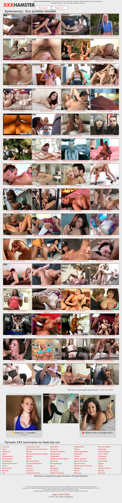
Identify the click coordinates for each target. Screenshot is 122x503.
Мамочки (54, 461)
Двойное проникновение (36, 449)
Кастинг (29, 468)
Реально (77, 473)
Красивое (54, 447)
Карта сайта (58, 494)
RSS (67, 494)
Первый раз (79, 447)
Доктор (29, 451)
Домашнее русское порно (37, 454)
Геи (3, 473)
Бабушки (6, 451)
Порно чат (59, 8)
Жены (28, 459)
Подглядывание (81, 451)
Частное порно (104, 468)
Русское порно (104, 447)
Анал (4, 449)
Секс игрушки (104, 451)
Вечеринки (6, 468)
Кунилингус (55, 454)
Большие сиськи (9, 463)
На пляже (54, 470)
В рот (4, 466)
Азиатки (5, 447)
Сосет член (103, 454)
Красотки (54, 449)
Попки (76, 456)
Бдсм (4, 454)
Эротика (101, 473)
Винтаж (5, 470)
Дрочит (29, 456)
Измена (29, 466)
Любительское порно (59, 459)
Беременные (7, 456)
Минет (53, 466)
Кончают (30, 470)
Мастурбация (56, 463)
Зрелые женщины (34, 463)
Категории (43, 8)
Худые (101, 463)
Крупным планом (57, 451)
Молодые (54, 468)
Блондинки (7, 461)
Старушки (102, 456)
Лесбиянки (54, 456)
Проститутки (79, 463)
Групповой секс (33, 447)
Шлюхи (101, 470)
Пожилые (78, 454)
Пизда (76, 449)
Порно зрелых (80, 459)
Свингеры (102, 449)
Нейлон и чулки (57, 473)
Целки (100, 466)
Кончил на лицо (33, 473)
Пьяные (77, 468)
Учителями (102, 461)
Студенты (102, 459)
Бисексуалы (7, 459)
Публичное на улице (83, 466)
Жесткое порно (32, 461)
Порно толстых (80, 461)
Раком (76, 470)
